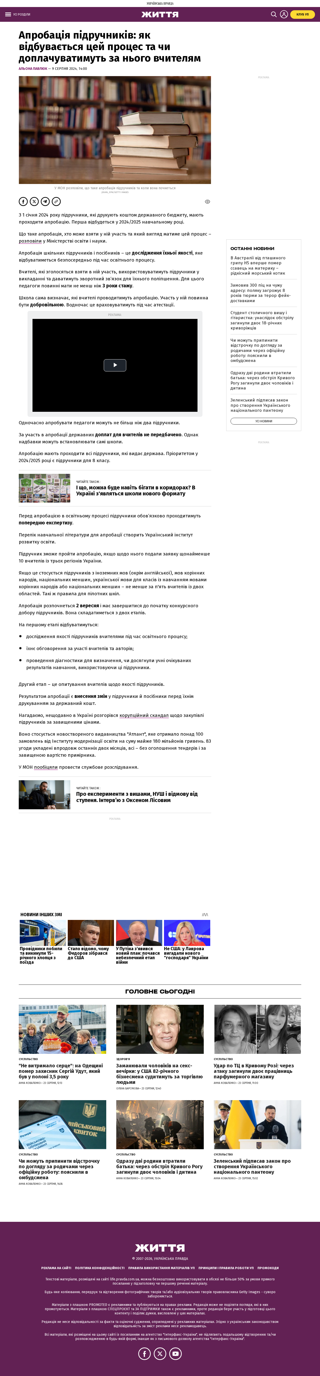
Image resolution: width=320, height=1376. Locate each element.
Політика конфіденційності (99, 1268)
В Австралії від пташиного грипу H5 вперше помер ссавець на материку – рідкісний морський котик (258, 265)
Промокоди (268, 1268)
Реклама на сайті (56, 1268)
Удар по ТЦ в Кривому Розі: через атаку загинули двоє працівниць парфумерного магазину (254, 1071)
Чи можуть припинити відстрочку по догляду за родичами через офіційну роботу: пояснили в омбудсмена (257, 350)
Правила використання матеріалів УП (161, 1268)
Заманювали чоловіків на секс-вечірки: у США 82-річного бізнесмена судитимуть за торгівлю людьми (159, 1074)
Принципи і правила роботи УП (226, 1268)
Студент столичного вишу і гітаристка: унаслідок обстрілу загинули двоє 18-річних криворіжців (262, 320)
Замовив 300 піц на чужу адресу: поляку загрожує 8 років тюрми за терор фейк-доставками (260, 293)
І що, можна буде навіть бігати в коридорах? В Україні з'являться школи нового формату (135, 490)
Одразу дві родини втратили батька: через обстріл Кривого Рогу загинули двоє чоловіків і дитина (262, 380)
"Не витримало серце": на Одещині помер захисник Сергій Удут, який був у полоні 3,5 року (61, 1071)
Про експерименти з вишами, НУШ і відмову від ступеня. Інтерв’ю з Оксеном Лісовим (137, 797)
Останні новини (252, 248)
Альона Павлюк (33, 69)
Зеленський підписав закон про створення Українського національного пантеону (260, 405)
